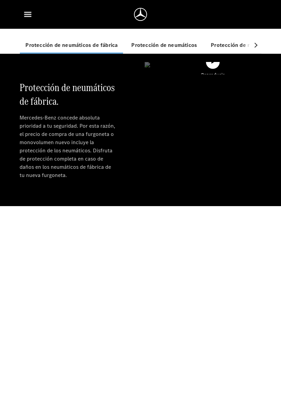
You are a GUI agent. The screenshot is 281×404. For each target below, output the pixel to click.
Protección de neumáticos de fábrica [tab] (71, 45)
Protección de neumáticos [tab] (164, 45)
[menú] (28, 14)
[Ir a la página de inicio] (140, 14)
